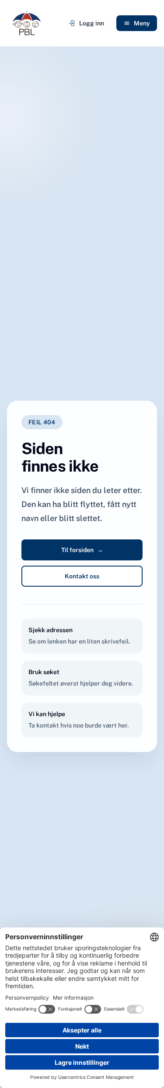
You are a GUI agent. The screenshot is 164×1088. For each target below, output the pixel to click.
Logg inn (91, 23)
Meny (142, 23)
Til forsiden (82, 549)
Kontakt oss (82, 576)
